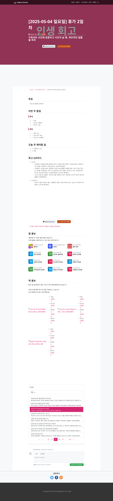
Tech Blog (85, 2)
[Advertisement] (56, 75)
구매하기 (52, 300)
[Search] (98, 2)
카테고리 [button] (78, 2)
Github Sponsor (49, 46)
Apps (90, 2)
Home (72, 2)
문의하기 (94, 2)
